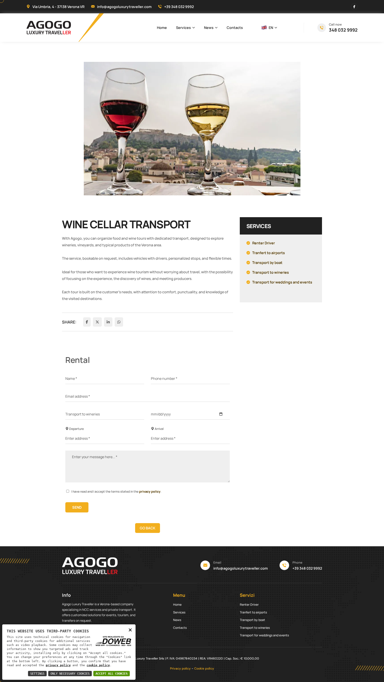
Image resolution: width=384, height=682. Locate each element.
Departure (76, 429)
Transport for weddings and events (264, 635)
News (209, 27)
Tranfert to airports (253, 612)
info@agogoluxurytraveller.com (124, 6)
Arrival (159, 429)
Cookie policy (204, 668)
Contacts (235, 27)
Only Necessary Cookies (70, 673)
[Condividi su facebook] (87, 322)
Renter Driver (249, 604)
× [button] (130, 629)
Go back (147, 528)
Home (162, 27)
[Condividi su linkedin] (108, 322)
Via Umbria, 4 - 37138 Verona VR (58, 6)
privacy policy (149, 491)
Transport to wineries (255, 627)
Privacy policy (180, 668)
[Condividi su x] (97, 322)
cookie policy (98, 665)
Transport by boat (252, 620)
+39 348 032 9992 (179, 6)
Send (77, 507)
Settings (37, 673)
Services (183, 27)
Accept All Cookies (112, 673)
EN (271, 27)
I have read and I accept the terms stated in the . (116, 491)
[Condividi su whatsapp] (119, 322)
